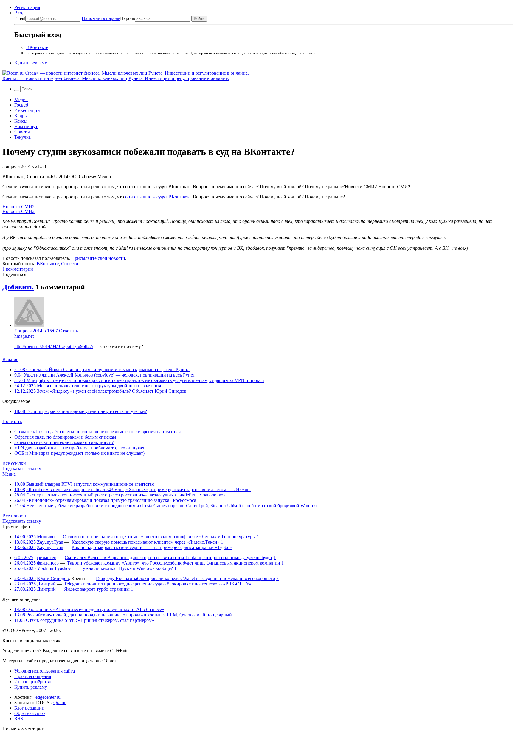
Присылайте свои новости (98, 258)
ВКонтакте (37, 47)
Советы (22, 131)
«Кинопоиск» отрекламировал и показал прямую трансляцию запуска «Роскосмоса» (112, 500)
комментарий (17, 269)
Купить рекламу (30, 62)
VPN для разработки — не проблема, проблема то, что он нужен (80, 447)
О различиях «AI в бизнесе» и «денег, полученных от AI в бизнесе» (89, 609)
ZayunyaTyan (50, 542)
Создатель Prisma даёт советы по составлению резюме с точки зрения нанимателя (97, 431)
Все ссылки (14, 463)
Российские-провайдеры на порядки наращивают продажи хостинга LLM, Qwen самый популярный (123, 614)
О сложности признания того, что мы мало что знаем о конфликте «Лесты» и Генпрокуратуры (159, 536)
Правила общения (32, 676)
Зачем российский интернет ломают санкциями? (64, 442)
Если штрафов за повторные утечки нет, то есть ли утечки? (80, 411)
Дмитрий (46, 583)
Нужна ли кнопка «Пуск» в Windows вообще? (126, 568)
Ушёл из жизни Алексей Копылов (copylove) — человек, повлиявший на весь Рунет (104, 374)
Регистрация (27, 7)
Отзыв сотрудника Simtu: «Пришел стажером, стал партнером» (84, 620)
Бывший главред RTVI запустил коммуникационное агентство (90, 484)
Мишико (46, 536)
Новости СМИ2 (18, 206)
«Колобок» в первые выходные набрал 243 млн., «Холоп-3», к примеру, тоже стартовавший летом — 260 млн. (138, 489)
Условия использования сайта (44, 670)
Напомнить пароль (101, 18)
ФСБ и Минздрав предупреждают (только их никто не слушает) (79, 453)
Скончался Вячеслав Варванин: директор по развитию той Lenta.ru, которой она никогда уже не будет (168, 557)
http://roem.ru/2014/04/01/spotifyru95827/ (53, 346)
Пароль (108, 18)
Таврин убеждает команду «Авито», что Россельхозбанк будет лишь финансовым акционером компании (173, 562)
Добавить (18, 287)
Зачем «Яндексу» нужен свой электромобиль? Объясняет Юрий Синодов (100, 391)
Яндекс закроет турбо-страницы (97, 589)
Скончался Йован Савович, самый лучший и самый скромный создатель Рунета (102, 369)
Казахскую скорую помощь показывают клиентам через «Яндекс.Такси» (146, 542)
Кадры (21, 115)
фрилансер (45, 557)
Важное (10, 359)
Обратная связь (29, 713)
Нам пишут (26, 126)
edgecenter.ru (48, 697)
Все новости (15, 515)
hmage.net (24, 336)
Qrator (59, 702)
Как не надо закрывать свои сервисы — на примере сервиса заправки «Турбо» (152, 547)
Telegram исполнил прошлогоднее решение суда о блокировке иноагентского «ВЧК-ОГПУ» (157, 583)
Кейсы (20, 121)
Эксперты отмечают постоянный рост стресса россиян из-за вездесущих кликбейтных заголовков (126, 494)
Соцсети (69, 263)
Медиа (21, 99)
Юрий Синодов (53, 578)
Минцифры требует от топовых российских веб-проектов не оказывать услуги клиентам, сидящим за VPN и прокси (139, 380)
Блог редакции (29, 707)
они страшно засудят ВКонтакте (157, 196)
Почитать (12, 421)
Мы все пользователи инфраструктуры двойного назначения (87, 385)
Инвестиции (27, 110)
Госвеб (21, 104)
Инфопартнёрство (32, 681)
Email (19, 18)
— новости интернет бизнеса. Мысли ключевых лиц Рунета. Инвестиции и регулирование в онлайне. (115, 78)
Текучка (22, 137)
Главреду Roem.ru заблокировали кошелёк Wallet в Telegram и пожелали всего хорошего (185, 578)
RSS (18, 718)
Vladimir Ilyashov (54, 568)
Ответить (68, 330)
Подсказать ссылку (21, 468)
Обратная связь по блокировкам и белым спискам (65, 437)
